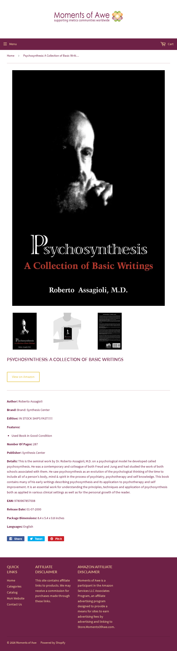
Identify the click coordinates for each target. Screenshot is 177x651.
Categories (14, 586)
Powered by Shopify (53, 643)
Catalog (12, 592)
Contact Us (14, 604)
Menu (13, 44)
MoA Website (15, 598)
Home (10, 56)
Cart (170, 44)
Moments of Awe (26, 643)
